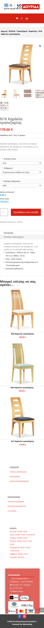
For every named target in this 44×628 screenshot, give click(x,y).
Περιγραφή (8, 233)
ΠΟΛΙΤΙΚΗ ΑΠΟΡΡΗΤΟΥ (17, 506)
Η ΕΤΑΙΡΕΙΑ (12, 511)
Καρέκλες (33, 31)
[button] (40, 46)
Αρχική (4, 31)
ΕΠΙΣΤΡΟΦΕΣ (15, 476)
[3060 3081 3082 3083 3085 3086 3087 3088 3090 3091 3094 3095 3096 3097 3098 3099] (21, 185)
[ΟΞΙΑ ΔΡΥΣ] (21, 163)
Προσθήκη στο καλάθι (25, 212)
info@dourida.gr (16, 591)
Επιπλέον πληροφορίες (14, 237)
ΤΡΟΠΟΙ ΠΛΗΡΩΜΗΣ (16, 501)
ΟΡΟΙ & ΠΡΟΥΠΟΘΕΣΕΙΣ (19, 481)
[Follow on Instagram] (24, 616)
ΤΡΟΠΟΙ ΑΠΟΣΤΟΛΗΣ (18, 472)
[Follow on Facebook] (20, 616)
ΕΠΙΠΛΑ (12, 31)
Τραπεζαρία (22, 31)
